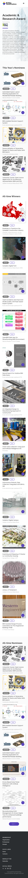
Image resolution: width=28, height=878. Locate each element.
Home (4, 851)
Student (4, 844)
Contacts (4, 854)
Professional (5, 842)
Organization (6, 839)
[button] (24, 3)
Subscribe (5, 861)
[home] (9, 3)
